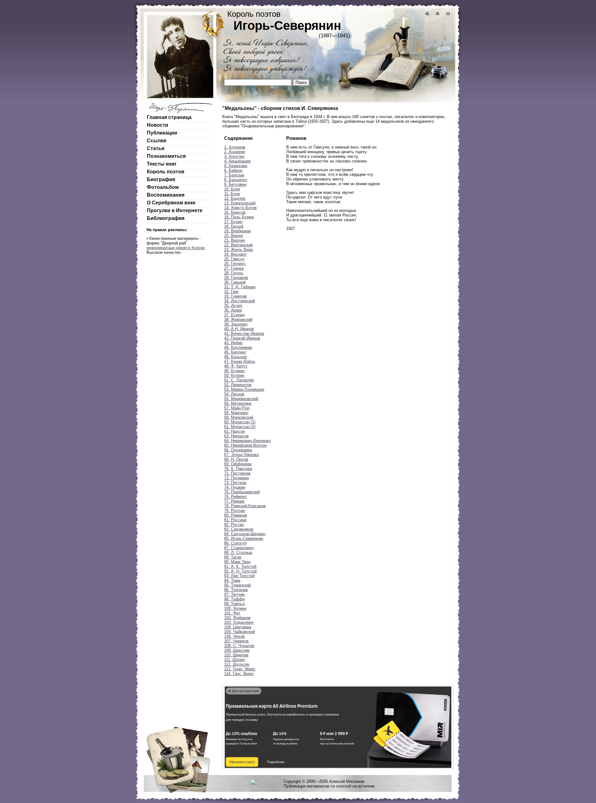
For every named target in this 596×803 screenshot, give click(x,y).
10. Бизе (232, 189)
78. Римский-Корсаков (245, 506)
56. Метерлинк (237, 403)
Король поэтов (165, 171)
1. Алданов (234, 147)
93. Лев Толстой (239, 575)
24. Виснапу (235, 254)
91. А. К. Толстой (240, 566)
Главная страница (169, 117)
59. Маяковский (238, 417)
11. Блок (232, 193)
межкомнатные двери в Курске (176, 247)
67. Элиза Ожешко (241, 454)
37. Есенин (234, 315)
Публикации (162, 132)
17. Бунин (233, 221)
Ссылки (156, 140)
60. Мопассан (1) (239, 422)
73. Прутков (235, 482)
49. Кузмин (234, 370)
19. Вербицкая (237, 231)
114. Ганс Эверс (239, 673)
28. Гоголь (233, 273)
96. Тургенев (236, 589)
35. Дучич (233, 305)
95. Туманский (237, 585)
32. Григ (231, 291)
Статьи (156, 148)
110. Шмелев (236, 655)
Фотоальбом (163, 187)
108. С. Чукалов (239, 645)
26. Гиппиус (235, 263)
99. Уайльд (234, 603)
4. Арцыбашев (237, 161)
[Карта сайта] (437, 14)
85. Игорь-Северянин (243, 538)
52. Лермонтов (237, 384)
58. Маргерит (236, 412)
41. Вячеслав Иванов (244, 333)
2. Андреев (234, 151)
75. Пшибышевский (242, 492)
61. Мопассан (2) (239, 426)
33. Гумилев (235, 296)
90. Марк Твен (237, 561)
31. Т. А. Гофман (239, 287)
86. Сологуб (235, 543)
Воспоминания (165, 195)
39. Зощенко (235, 324)
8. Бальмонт (235, 179)
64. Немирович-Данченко (247, 440)
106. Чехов (234, 636)
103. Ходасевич (239, 622)
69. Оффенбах (238, 464)
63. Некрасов (236, 436)
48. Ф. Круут (235, 366)
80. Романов (235, 515)
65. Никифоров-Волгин (245, 445)
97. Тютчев (234, 594)
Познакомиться (166, 156)
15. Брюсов (235, 212)
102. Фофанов (237, 617)
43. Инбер (233, 342)
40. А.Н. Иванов (239, 328)
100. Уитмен (235, 608)
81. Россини (235, 520)
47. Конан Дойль (239, 361)
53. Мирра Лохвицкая (244, 389)
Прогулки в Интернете (174, 210)
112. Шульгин (236, 664)
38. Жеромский (238, 319)
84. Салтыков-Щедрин (244, 534)
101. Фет (232, 613)
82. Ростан (234, 524)
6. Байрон (233, 170)
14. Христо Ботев (240, 207)
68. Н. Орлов (236, 459)
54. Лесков (234, 394)
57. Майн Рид (237, 408)
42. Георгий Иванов (242, 338)
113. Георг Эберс (239, 669)
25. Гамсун (234, 259)
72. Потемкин (236, 478)
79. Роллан (234, 510)
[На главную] (426, 14)
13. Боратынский (239, 203)
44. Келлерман (238, 347)
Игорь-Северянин (287, 25)
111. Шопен (234, 659)
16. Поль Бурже (239, 217)
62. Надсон (234, 431)
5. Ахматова (235, 165)
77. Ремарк (234, 501)
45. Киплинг (235, 352)
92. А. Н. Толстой (240, 571)
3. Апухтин (234, 156)
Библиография (165, 218)
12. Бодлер (234, 198)
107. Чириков (236, 641)
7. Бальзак (234, 175)
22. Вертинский (238, 245)
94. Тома (232, 580)
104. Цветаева (237, 627)
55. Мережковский (241, 398)
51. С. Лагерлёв (239, 380)
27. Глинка (234, 268)
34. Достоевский (239, 301)
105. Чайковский (239, 631)
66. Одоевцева (238, 450)
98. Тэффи (234, 599)
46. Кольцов (235, 356)
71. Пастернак (237, 473)
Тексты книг (162, 164)
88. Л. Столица (238, 552)
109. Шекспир (237, 650)
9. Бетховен (235, 184)
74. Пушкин (234, 487)
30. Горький (235, 282)
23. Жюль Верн (238, 249)
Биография (161, 179)
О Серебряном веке (171, 202)
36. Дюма (233, 310)
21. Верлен (234, 240)
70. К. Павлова (238, 468)
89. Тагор (232, 557)
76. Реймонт (235, 496)
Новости (157, 125)
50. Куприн (234, 375)
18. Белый (233, 226)
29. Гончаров (236, 277)
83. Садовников (238, 529)
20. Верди (233, 235)
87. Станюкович (239, 547)
